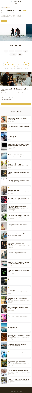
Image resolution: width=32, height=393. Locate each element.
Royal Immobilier (17, 1)
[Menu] (16, 3)
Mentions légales (14, 388)
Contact (19, 388)
